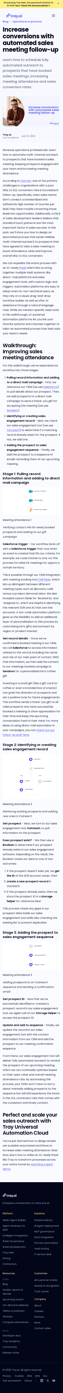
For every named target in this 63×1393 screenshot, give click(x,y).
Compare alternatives (16, 1322)
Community (10, 1347)
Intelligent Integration (15, 1235)
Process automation (46, 1243)
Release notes (11, 1352)
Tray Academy (11, 1341)
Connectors (10, 1264)
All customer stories (45, 1280)
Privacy (7, 1376)
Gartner (25, 181)
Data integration (44, 1237)
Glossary (8, 1316)
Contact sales (42, 1328)
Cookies (19, 1376)
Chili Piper (44, 579)
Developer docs (12, 1335)
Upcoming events (13, 1299)
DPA (37, 1376)
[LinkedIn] (41, 1380)
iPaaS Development (14, 1247)
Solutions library (43, 1220)
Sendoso (12, 410)
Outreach (13, 430)
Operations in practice (27, 21)
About (37, 1305)
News (37, 1322)
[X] (47, 1380)
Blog (5, 21)
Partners (39, 1317)
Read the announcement (35, 5)
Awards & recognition (46, 1285)
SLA (45, 1376)
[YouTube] (53, 1380)
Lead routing (41, 1248)
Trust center (41, 1291)
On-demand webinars (16, 1305)
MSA (29, 1376)
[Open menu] (53, 15)
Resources (9, 1273)
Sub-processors (12, 1380)
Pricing (6, 1258)
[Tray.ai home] (14, 15)
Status (28, 1380)
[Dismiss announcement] (58, 3)
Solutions (39, 1213)
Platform (8, 1213)
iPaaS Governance (13, 1241)
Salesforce (51, 387)
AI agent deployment (46, 1226)
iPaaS (22, 268)
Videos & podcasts (14, 1311)
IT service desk (42, 1254)
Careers (39, 1311)
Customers (40, 1273)
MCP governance (44, 1231)
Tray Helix (8, 1252)
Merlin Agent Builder (14, 1220)
